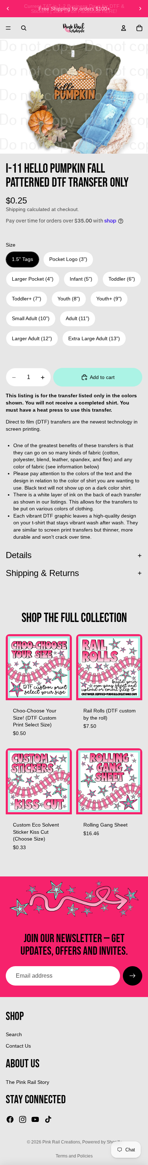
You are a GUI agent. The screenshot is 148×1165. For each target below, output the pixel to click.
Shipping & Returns (42, 573)
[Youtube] (35, 1119)
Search (14, 1034)
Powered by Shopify (101, 1142)
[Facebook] (10, 1119)
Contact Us (18, 1046)
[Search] (24, 28)
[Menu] (8, 28)
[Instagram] (22, 1119)
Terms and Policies (74, 1156)
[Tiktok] (48, 1119)
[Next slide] (140, 9)
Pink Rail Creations (61, 1142)
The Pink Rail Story (27, 1082)
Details (19, 555)
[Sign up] (132, 976)
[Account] (123, 28)
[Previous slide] (8, 9)
